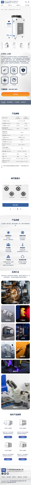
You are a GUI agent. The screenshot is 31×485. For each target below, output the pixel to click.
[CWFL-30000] (22, 445)
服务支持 (20, 477)
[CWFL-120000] (8, 423)
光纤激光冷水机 (12, 9)
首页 (2, 5)
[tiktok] (2, 474)
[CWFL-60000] (8, 445)
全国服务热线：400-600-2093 (11, 2)
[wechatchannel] (8, 474)
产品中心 (10, 5)
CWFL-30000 (22, 450)
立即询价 (15, 94)
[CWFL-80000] (22, 423)
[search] (26, 2)
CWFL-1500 (18, 9)
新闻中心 (18, 5)
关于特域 (27, 5)
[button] (10, 209)
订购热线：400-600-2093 (9, 89)
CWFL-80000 (22, 428)
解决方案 (9, 477)
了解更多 (8, 437)
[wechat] (5, 474)
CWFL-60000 (8, 450)
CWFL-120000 (8, 428)
